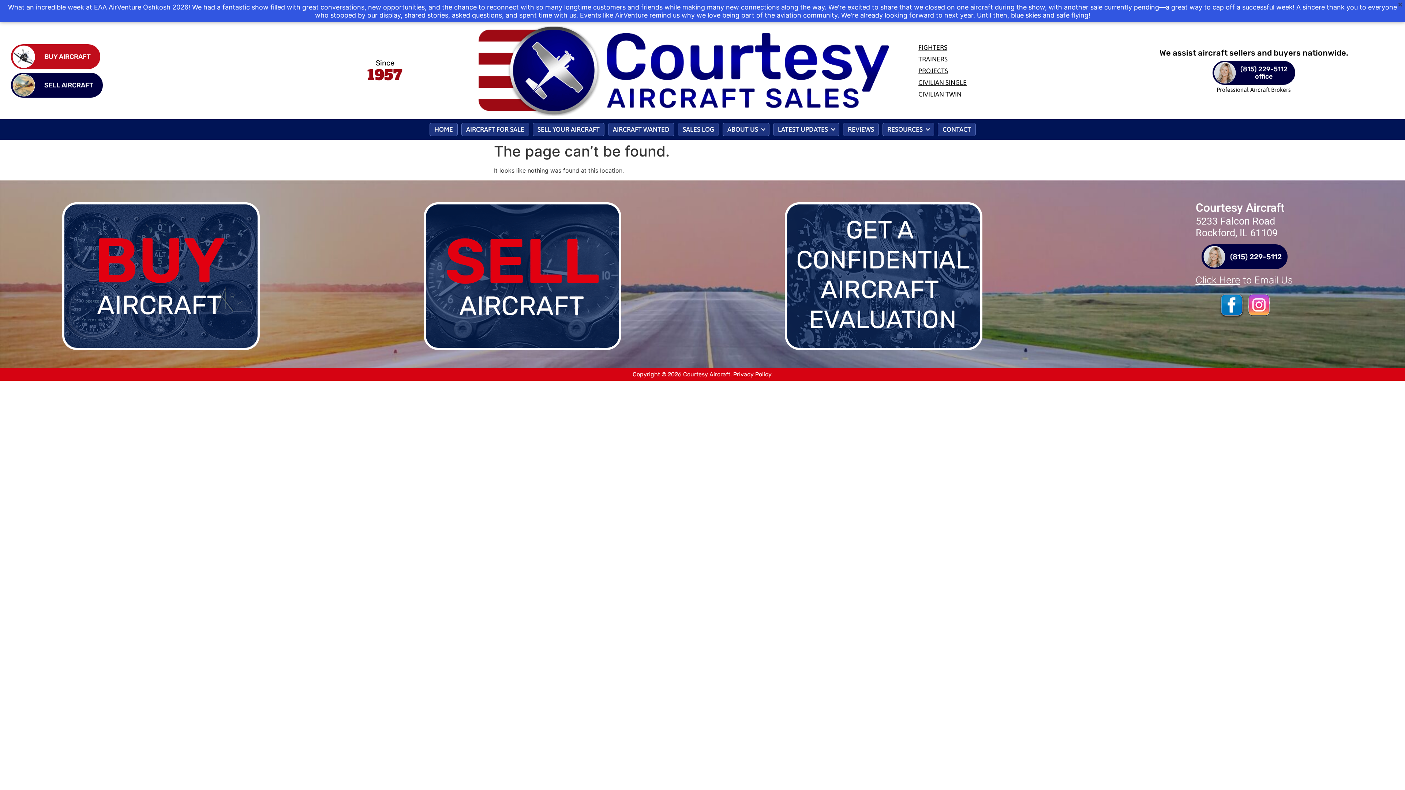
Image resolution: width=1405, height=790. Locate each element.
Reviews (861, 129)
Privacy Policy (752, 374)
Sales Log (698, 129)
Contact (957, 129)
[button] (746, 129)
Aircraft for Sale (495, 129)
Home (443, 129)
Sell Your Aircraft (568, 129)
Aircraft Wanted (641, 129)
